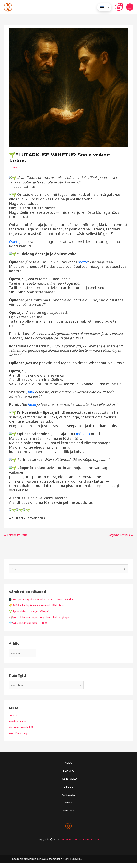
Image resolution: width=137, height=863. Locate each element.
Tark (30, 392)
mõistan (83, 433)
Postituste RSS (17, 721)
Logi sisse (14, 715)
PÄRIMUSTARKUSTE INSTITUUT (79, 839)
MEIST (68, 802)
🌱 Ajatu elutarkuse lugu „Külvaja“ (29, 611)
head (32, 404)
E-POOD (68, 786)
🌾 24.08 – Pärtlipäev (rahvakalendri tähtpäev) (36, 605)
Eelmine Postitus (15, 535)
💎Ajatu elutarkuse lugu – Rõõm (28, 622)
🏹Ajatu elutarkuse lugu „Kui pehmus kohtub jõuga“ (39, 617)
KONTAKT (68, 810)
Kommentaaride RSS (21, 727)
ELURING (68, 770)
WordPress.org (18, 733)
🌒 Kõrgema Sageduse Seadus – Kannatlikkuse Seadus (41, 599)
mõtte (83, 262)
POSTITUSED (68, 778)
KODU (68, 762)
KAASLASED (69, 794)
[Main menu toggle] (129, 6)
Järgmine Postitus (121, 535)
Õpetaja (15, 241)
